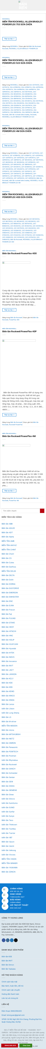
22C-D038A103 (15, 230)
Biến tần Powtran (9, 756)
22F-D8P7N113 (27, 176)
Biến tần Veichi (8, 846)
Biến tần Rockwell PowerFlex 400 (19, 253)
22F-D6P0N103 (27, 173)
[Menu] (3, 5)
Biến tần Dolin (7, 580)
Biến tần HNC (7, 635)
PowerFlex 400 (14, 320)
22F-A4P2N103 (19, 158)
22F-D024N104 (7, 169)
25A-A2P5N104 (37, 87)
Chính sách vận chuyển (11, 990)
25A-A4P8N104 (19, 89)
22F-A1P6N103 (15, 155)
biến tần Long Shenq (10, 713)
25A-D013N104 (15, 101)
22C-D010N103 (38, 226)
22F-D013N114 (15, 167)
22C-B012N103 (34, 219)
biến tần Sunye (8, 816)
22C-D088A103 (27, 233)
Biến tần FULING (9, 618)
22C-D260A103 (7, 237)
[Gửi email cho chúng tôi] (16, 940)
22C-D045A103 (27, 230)
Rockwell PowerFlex (16, 424)
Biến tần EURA (8, 605)
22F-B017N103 (38, 160)
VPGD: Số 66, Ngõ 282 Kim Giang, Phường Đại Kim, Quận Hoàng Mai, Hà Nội (22, 1020)
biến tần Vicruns (8, 855)
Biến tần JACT (8, 670)
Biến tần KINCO (8, 696)
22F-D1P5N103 (30, 169)
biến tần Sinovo (8, 799)
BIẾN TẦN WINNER (9, 863)
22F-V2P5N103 (7, 178)
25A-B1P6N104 (15, 96)
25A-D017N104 (38, 101)
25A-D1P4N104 (15, 108)
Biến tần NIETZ (8, 739)
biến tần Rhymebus (10, 760)
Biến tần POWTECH (10, 751)
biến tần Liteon (8, 708)
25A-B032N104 (15, 94)
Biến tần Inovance (9, 661)
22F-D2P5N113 (27, 171)
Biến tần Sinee (8, 794)
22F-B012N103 (27, 160)
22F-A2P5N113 (7, 158)
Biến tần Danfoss (9, 567)
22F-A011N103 (34, 153)
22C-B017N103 (7, 221)
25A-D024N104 (18, 103)
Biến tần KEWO (8, 691)
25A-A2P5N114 (7, 89)
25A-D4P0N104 (27, 110)
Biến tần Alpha (8, 537)
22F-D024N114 (19, 169)
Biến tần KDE (7, 683)
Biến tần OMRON (9, 743)
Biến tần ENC (7, 601)
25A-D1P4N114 (27, 108)
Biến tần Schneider (9, 773)
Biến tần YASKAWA (10, 867)
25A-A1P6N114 (26, 87)
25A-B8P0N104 (15, 98)
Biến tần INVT (7, 665)
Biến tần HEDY (8, 627)
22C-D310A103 (19, 237)
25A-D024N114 (30, 103)
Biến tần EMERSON (10, 592)
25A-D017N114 (7, 103)
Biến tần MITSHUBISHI (11, 734)
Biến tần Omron (8, 965)
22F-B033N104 (19, 162)
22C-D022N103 (30, 228)
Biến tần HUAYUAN (10, 644)
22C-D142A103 (15, 235)
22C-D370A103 (30, 237)
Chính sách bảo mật (9, 982)
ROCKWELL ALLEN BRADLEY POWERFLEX (23, 48)
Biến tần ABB (7, 524)
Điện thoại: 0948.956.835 (12, 1011)
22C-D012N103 (7, 228)
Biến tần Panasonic (10, 747)
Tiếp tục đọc (9, 39)
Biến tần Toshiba (9, 829)
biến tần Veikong (9, 850)
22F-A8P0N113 (15, 160)
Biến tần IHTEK (8, 653)
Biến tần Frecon (8, 610)
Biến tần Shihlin (8, 786)
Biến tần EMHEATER (10, 597)
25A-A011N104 (34, 85)
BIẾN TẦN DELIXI (9, 571)
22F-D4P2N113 (15, 173)
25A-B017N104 (27, 92)
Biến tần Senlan (8, 777)
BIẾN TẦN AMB (8, 541)
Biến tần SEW (7, 781)
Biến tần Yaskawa (8, 969)
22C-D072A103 (15, 233)
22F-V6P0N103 (30, 178)
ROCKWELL (6, 19)
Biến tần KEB (7, 687)
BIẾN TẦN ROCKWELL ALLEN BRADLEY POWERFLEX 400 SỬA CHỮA (22, 195)
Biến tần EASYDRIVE (10, 588)
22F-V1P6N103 (38, 176)
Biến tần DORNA (8, 584)
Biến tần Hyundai (9, 648)
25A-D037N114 (27, 105)
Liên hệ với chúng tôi (10, 998)
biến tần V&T (7, 837)
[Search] (43, 5)
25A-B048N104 (27, 94)
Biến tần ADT (7, 532)
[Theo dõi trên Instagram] (8, 940)
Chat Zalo (26, 1045)
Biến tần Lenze (8, 704)
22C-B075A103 (27, 223)
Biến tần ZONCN (8, 872)
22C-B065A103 (15, 223)
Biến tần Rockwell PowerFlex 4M (19, 436)
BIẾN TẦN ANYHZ (9, 545)
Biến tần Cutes (8, 562)
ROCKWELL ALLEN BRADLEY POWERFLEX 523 (18, 117)
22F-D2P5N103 (15, 171)
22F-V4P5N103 (19, 178)
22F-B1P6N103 (30, 162)
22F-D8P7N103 (15, 176)
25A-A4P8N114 (30, 89)
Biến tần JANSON (9, 674)
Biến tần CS (7, 558)
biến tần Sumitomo (10, 803)
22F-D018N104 (26, 167)
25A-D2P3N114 (15, 110)
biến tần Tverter (8, 833)
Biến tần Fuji (7, 614)
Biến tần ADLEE (8, 528)
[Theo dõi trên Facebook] (3, 940)
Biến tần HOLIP (8, 640)
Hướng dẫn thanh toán (10, 994)
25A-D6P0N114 (27, 112)
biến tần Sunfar (8, 812)
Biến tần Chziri (8, 554)
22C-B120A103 (15, 226)
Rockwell (5, 48)
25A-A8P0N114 (15, 92)
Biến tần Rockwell (9, 764)
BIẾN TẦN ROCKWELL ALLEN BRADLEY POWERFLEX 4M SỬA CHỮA (22, 130)
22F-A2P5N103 (37, 155)
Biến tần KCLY (8, 678)
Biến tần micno (8, 730)
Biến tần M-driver (9, 721)
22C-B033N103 (30, 221)
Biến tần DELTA (8, 575)
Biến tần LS (6, 717)
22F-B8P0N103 (27, 164)
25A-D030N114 (15, 105)
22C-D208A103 (38, 235)
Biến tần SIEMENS (9, 790)
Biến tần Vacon (8, 842)
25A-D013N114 (26, 101)
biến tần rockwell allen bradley (19, 114)
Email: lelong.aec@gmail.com (13, 1015)
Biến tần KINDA (8, 700)
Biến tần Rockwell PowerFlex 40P (19, 331)
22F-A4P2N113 (30, 158)
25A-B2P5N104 (27, 96)
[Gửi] (42, 511)
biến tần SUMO (8, 807)
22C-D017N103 (19, 228)
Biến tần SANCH (8, 769)
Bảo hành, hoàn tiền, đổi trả (12, 986)
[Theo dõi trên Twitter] (12, 940)
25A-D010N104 (27, 98)
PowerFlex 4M (14, 500)
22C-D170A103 (26, 235)
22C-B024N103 (19, 221)
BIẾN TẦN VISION (9, 859)
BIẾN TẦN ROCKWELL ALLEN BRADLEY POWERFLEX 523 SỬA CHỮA (22, 61)
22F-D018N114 (38, 167)
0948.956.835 (10, 1045)
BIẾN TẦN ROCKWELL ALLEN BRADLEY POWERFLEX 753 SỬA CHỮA (22, 23)
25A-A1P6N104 (15, 87)
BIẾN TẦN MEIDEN (9, 726)
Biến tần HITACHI (9, 631)
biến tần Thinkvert (9, 824)
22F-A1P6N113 (26, 155)
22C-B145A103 (26, 226)
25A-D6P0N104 (15, 112)
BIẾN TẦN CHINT (9, 549)
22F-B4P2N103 (15, 164)
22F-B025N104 (7, 162)
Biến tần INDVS (8, 657)
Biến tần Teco (7, 820)
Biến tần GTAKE (8, 623)
